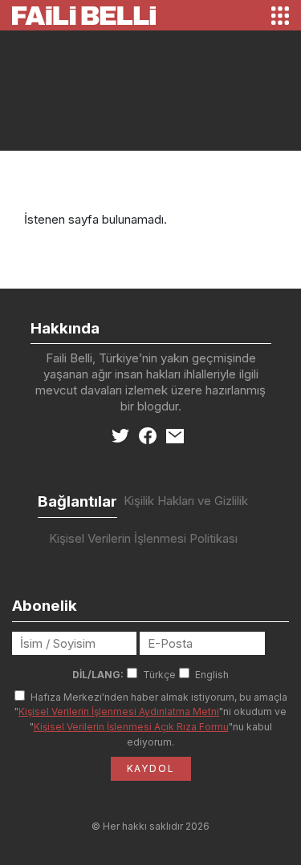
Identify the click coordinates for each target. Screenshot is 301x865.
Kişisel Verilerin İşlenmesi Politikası (143, 538)
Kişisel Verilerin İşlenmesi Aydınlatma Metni (118, 711)
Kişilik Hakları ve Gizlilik (186, 500)
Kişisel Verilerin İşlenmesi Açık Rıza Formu (131, 727)
